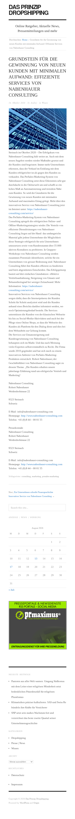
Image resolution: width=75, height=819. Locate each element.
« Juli (11, 589)
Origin (36, 803)
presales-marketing (50, 476)
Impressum (16, 784)
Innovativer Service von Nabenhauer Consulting (30, 496)
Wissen (45, 102)
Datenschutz (17, 775)
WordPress (24, 803)
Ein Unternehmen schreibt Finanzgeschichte (33, 492)
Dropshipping (18, 737)
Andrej (34, 102)
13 (36, 558)
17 (11, 566)
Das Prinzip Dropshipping (28, 10)
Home (25, 40)
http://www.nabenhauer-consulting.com (41, 415)
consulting (26, 476)
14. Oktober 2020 (17, 102)
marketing (36, 476)
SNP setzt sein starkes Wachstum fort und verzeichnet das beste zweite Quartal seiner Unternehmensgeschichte (33, 718)
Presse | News (18, 743)
